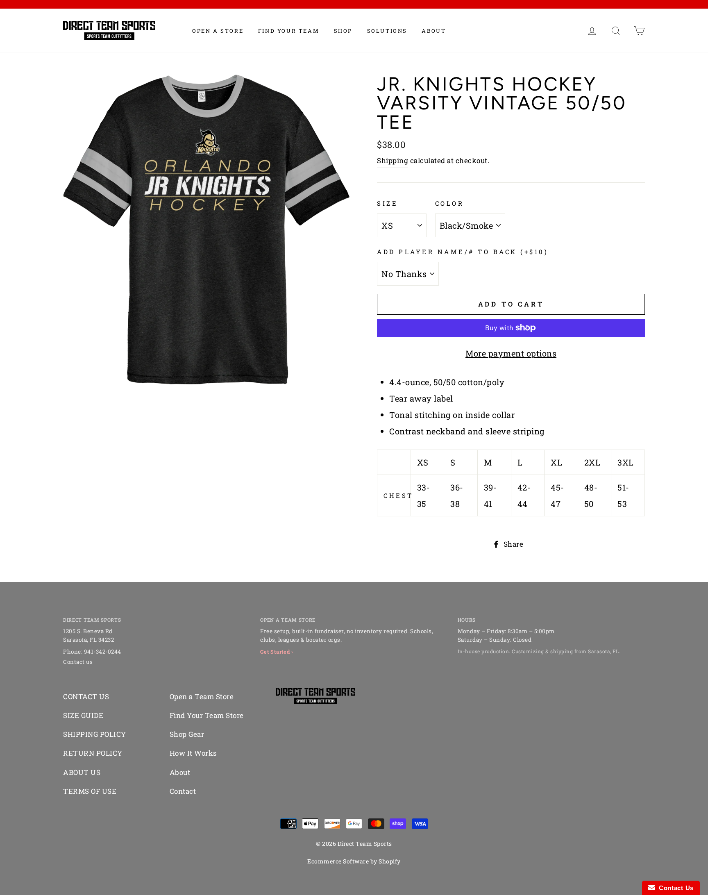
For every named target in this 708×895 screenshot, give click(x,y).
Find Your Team (288, 30)
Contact (183, 791)
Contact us (78, 662)
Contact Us (674, 887)
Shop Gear (187, 734)
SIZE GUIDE (83, 715)
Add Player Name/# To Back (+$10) (462, 252)
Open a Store (217, 30)
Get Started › (276, 651)
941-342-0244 (102, 651)
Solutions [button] (387, 30)
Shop (343, 30)
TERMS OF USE (89, 791)
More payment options (510, 353)
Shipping (392, 160)
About (434, 30)
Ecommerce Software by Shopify (354, 861)
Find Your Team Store (207, 715)
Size (387, 203)
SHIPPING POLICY (94, 734)
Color (449, 203)
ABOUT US (81, 772)
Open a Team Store (202, 696)
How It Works (193, 753)
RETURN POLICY (93, 753)
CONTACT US (86, 696)
